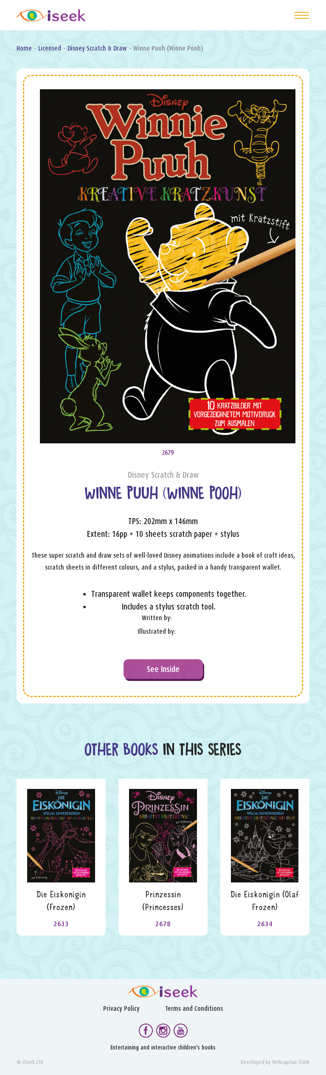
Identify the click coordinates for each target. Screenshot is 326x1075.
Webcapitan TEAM (290, 1062)
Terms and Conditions (194, 1008)
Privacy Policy (121, 1008)
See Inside (163, 669)
